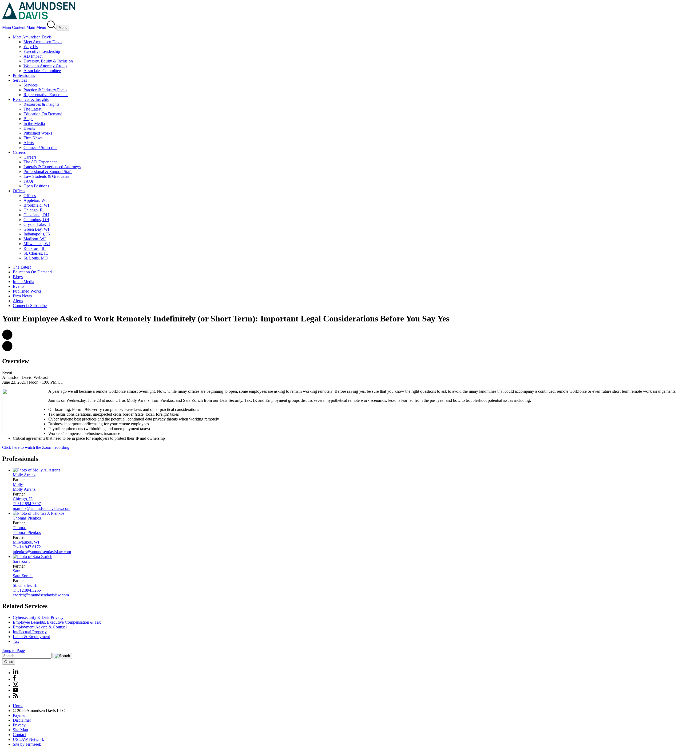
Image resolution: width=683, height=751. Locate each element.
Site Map (20, 730)
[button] (7, 338)
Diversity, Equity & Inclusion (48, 61)
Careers (19, 152)
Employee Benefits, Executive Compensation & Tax (57, 622)
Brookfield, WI (36, 205)
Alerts (28, 142)
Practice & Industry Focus (45, 90)
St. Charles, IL (35, 253)
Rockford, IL (34, 248)
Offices (19, 190)
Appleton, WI (35, 200)
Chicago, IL (33, 210)
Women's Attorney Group (45, 66)
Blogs (28, 118)
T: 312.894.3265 (27, 590)
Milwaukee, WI (36, 243)
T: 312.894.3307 (27, 503)
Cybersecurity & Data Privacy (38, 617)
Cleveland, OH (36, 215)
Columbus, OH (36, 219)
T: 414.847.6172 (27, 547)
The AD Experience (40, 162)
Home (18, 705)
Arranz (24, 475)
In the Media (34, 123)
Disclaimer (22, 720)
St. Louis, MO (35, 258)
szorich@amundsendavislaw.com (41, 595)
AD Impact (32, 56)
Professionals (24, 75)
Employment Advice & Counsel (40, 627)
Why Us (30, 46)
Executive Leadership (41, 51)
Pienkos (27, 518)
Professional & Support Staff (47, 171)
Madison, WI (34, 239)
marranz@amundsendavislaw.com (41, 508)
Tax (16, 641)
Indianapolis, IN (37, 234)
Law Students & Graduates (46, 176)
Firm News (32, 138)
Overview (15, 361)
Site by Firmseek (27, 744)
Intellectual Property (30, 632)
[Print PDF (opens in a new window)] (7, 350)
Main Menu (36, 27)
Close (8, 662)
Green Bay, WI (36, 229)
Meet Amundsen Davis (32, 37)
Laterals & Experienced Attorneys (52, 166)
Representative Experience (45, 94)
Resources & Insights (31, 99)
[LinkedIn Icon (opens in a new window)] (15, 672)
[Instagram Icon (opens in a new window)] (16, 685)
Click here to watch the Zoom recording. (36, 447)
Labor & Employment (31, 636)
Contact (19, 734)
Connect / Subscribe (40, 147)
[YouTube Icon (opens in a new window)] (15, 690)
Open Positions (36, 186)
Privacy (19, 725)
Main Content (13, 27)
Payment (20, 715)
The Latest (32, 109)
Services (20, 80)
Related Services (24, 606)
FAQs (28, 181)
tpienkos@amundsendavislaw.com (42, 551)
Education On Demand (42, 114)
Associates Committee (42, 70)
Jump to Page (13, 650)
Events (29, 128)
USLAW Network (28, 739)
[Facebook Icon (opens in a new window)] (14, 679)
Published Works (37, 133)
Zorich (23, 561)
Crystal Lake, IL (37, 224)
